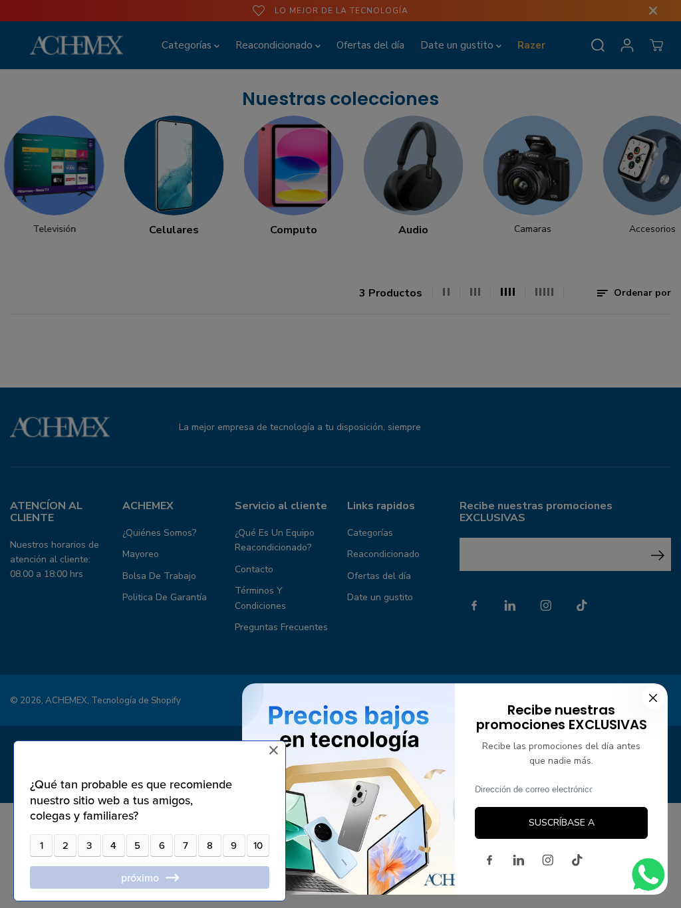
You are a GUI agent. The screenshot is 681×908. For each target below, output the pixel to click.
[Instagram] (548, 860)
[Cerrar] (653, 698)
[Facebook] (489, 860)
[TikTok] (577, 860)
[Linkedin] (518, 860)
